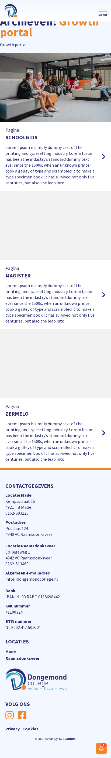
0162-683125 (17, 513)
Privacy (12, 728)
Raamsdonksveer (22, 658)
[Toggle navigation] (102, 11)
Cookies (30, 728)
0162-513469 (17, 563)
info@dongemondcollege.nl (31, 579)
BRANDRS (69, 739)
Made (10, 651)
